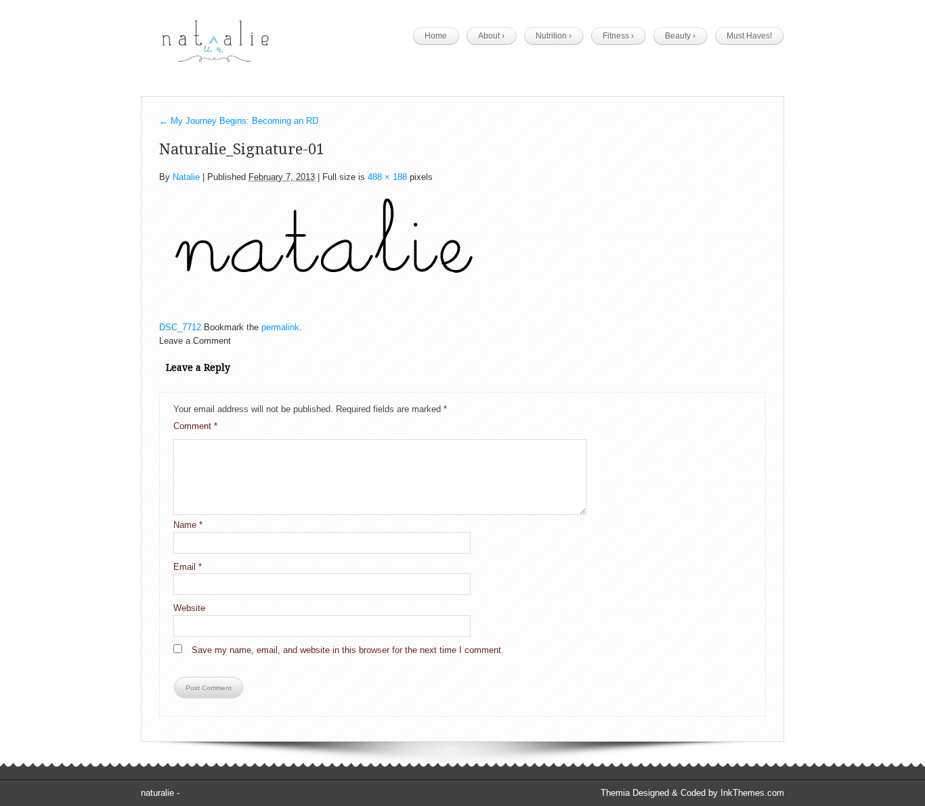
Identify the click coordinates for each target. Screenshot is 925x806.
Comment (195, 426)
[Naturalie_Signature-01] (324, 247)
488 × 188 (387, 177)
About (491, 36)
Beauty (680, 36)
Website (189, 608)
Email (187, 567)
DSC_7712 (180, 327)
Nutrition (554, 36)
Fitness (618, 36)
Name (187, 525)
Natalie (186, 177)
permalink (280, 327)
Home (436, 36)
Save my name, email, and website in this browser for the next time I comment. (348, 650)
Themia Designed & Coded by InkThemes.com (692, 793)
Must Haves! (749, 36)
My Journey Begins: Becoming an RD (238, 121)
